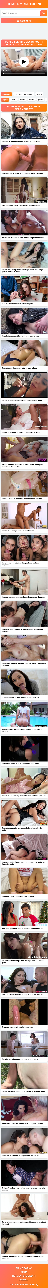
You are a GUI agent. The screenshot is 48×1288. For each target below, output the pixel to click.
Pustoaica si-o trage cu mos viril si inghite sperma (22, 1123)
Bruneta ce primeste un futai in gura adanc (19, 368)
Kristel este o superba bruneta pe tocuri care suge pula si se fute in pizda (22, 271)
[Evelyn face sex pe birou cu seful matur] (24, 516)
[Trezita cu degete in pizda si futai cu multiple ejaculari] (24, 781)
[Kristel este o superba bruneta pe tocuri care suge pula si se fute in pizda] (24, 255)
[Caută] (43, 13)
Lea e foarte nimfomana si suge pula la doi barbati (22, 995)
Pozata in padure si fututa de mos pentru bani (20, 336)
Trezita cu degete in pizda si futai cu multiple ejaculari (24, 796)
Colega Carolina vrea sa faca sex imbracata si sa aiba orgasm (23, 1189)
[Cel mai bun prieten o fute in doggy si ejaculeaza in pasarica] (24, 1241)
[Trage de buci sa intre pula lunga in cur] (24, 1012)
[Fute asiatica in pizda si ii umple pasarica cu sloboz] (24, 158)
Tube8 (39, 94)
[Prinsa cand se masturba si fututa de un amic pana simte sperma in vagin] (24, 450)
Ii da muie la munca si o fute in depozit (17, 304)
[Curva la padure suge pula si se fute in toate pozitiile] (24, 1076)
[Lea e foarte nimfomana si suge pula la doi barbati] (24, 980)
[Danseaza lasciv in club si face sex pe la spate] (24, 748)
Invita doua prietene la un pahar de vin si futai (20, 1156)
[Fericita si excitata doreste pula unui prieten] (24, 1044)
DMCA (24, 1272)
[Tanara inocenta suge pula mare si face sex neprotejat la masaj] (24, 1207)
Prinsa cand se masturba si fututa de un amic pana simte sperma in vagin (22, 465)
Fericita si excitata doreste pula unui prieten (20, 1059)
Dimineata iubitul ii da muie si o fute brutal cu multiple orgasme (24, 664)
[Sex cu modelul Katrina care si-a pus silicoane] (24, 190)
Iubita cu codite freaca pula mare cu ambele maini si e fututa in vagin (23, 863)
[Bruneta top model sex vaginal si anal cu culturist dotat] (24, 813)
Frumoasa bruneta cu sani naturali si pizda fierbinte (23, 238)
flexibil (31, 100)
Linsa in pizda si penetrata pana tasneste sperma (22, 499)
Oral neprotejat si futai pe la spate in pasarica (20, 697)
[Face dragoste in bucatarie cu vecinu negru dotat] (24, 385)
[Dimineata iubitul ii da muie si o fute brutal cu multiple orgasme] (24, 648)
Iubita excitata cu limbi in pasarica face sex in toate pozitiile (22, 630)
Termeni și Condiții (24, 1276)
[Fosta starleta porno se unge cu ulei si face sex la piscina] (24, 715)
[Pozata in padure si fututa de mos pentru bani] (24, 321)
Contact (24, 1279)
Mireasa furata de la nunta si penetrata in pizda (21, 432)
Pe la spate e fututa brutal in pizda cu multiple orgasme (20, 564)
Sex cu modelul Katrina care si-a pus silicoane (20, 205)
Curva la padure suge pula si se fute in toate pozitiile (23, 1091)
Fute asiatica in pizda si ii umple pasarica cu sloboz (23, 173)
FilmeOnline (24, 4)
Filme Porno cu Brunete (24, 94)
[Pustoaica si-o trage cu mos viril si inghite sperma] (24, 1108)
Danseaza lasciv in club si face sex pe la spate (20, 764)
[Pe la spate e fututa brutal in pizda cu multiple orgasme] (24, 548)
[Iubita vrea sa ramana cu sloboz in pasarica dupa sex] (24, 582)
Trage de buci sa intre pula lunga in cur (18, 1027)
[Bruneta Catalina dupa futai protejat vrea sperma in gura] (24, 945)
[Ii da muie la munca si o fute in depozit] (24, 289)
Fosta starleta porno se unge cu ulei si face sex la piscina (22, 730)
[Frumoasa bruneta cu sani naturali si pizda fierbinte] (24, 222)
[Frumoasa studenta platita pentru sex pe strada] (24, 126)
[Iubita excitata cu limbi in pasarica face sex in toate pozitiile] (24, 614)
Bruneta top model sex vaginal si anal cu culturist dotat (22, 829)
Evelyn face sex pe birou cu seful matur (18, 531)
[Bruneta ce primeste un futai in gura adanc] (24, 353)
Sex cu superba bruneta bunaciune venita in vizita (22, 929)
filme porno (24, 1268)
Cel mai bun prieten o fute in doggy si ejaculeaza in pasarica (22, 1257)
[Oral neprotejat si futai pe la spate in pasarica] (24, 682)
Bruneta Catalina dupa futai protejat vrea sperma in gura (23, 962)
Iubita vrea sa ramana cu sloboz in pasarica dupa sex (23, 597)
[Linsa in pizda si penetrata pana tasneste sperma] (24, 484)
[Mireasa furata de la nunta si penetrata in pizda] (24, 417)
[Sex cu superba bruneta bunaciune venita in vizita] (24, 914)
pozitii (40, 100)
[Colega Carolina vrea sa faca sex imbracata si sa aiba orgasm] (24, 1173)
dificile (22, 100)
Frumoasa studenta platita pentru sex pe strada (21, 141)
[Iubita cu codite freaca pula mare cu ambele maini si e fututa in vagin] (24, 847)
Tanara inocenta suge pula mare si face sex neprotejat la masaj (24, 1223)
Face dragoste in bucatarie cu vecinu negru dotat (22, 400)
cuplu (14, 100)
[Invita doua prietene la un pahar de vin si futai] (24, 1141)
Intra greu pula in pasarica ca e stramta (18, 896)
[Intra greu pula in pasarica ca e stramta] (24, 881)
